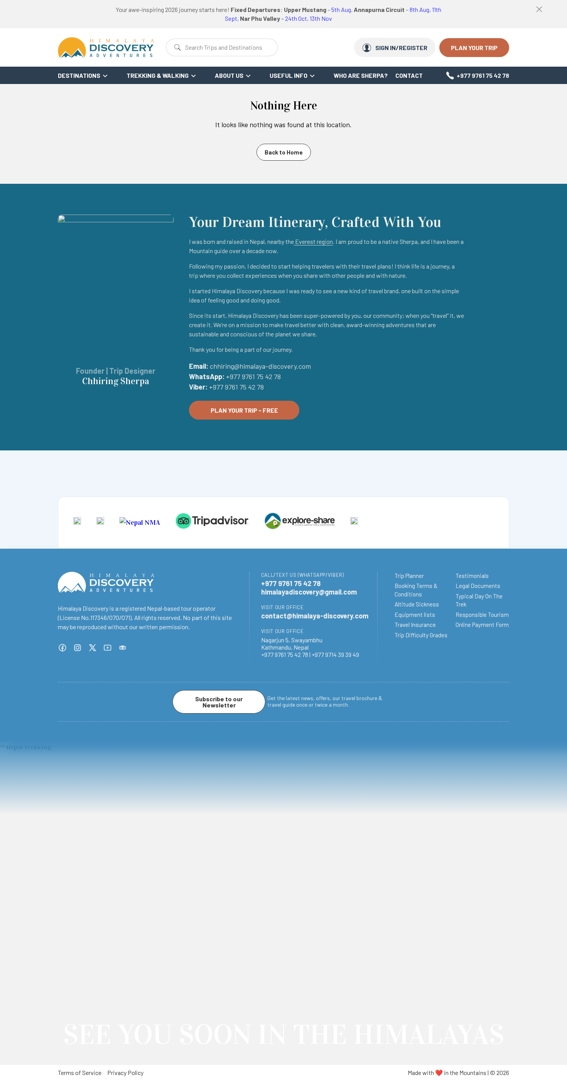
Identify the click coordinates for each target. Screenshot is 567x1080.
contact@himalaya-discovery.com (314, 615)
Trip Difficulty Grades (421, 635)
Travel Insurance (415, 624)
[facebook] (62, 647)
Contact (409, 75)
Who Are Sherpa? (361, 75)
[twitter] (92, 647)
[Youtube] (107, 647)
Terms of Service (79, 1072)
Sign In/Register (401, 47)
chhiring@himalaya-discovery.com (260, 366)
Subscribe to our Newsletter (219, 702)
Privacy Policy (125, 1072)
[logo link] (77, 522)
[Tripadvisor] (122, 647)
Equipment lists (415, 614)
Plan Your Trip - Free (244, 410)
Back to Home (284, 152)
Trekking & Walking (158, 75)
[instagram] (77, 647)
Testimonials (472, 575)
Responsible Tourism (482, 614)
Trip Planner (409, 575)
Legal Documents (478, 585)
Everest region (313, 241)
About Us (229, 75)
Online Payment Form (482, 624)
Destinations (79, 75)
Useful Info (288, 75)
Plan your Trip (474, 47)
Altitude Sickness (417, 604)
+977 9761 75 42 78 (483, 75)
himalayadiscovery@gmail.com (309, 592)
